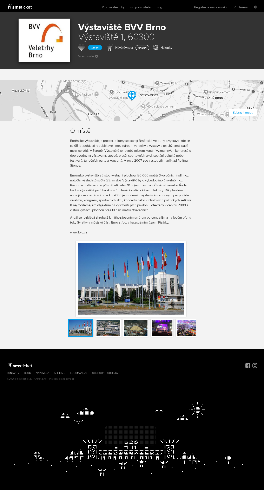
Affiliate (59, 373)
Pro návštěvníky (113, 7)
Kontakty (13, 373)
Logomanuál (78, 373)
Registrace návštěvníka (210, 7)
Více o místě (86, 56)
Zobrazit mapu (243, 112)
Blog (159, 7)
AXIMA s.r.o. (40, 378)
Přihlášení (241, 7)
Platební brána (57, 378)
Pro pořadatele (140, 7)
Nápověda (42, 373)
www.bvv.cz (78, 232)
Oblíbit (95, 47)
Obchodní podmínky (105, 373)
